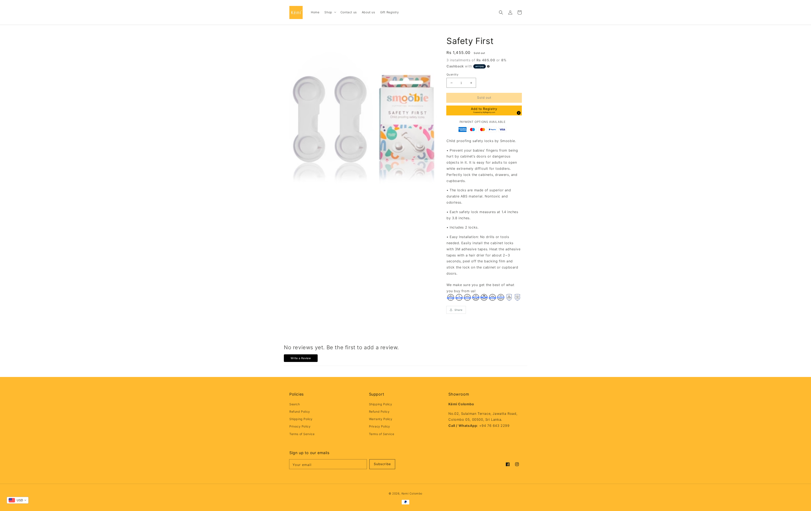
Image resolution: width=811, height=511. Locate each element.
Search (294, 404)
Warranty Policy (380, 419)
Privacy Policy (299, 426)
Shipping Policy (301, 419)
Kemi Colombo (411, 493)
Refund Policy (299, 411)
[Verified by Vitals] (59, 501)
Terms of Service (302, 434)
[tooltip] (519, 113)
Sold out (484, 98)
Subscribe (382, 464)
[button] (501, 12)
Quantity (452, 74)
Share (458, 309)
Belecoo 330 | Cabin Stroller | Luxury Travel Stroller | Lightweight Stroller (65, 495)
